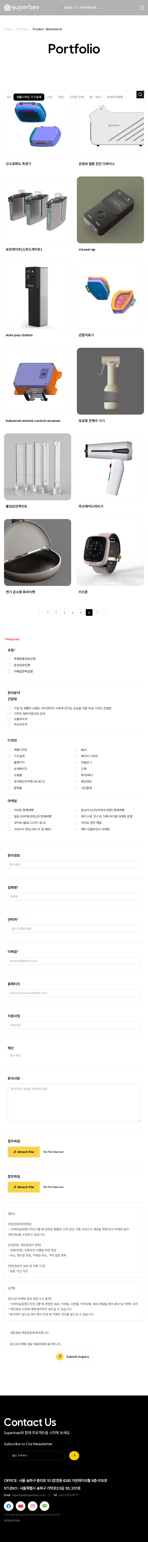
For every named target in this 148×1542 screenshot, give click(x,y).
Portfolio (22, 29)
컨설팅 (12, 699)
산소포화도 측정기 (18, 164)
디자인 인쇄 (77, 97)
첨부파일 (14, 1141)
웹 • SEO (95, 97)
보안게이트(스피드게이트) (24, 249)
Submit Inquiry (77, 1357)
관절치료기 (86, 335)
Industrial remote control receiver (33, 420)
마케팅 (12, 801)
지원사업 (14, 1016)
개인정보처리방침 (12, 1520)
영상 (61, 97)
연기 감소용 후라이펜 (20, 592)
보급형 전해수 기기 (92, 420)
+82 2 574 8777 (69, 1495)
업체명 (13, 887)
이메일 (13, 952)
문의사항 (14, 1078)
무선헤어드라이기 (91, 506)
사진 (50, 97)
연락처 (13, 920)
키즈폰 (83, 592)
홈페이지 (14, 984)
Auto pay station (19, 335)
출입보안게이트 (16, 506)
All (9, 97)
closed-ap (87, 249)
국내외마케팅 (115, 97)
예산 (11, 1048)
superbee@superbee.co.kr (28, 1495)
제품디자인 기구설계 (28, 97)
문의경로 (14, 855)
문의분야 (14, 693)
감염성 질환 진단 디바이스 (97, 164)
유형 (11, 650)
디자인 (12, 740)
